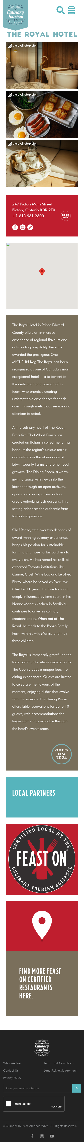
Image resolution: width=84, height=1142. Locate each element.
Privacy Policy (12, 1078)
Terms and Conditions (59, 1063)
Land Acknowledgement (60, 1070)
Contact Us (10, 1070)
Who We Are (12, 1063)
